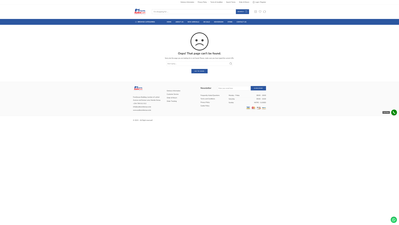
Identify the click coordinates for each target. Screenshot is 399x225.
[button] (394, 220)
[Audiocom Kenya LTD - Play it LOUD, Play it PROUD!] (140, 12)
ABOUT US (179, 22)
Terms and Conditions (208, 99)
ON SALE (206, 22)
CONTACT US (241, 22)
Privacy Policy (202, 2)
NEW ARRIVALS (193, 22)
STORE (230, 22)
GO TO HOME (199, 71)
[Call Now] (394, 112)
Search (241, 12)
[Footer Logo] (138, 88)
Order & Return (244, 2)
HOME (169, 22)
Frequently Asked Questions (210, 95)
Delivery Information (187, 2)
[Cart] (255, 11)
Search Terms (230, 2)
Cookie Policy (205, 106)
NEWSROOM (218, 22)
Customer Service (173, 94)
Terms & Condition (216, 2)
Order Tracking (172, 101)
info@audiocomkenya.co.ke (142, 107)
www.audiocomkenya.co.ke (142, 110)
